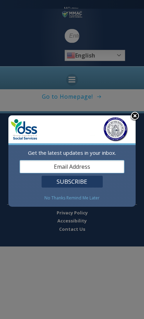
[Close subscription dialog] (135, 116)
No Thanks (54, 198)
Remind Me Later (83, 198)
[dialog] (72, 160)
